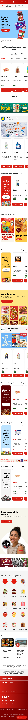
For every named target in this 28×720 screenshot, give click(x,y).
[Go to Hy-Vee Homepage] (14, 2)
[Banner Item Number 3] (8, 40)
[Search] (23, 2)
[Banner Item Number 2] (7, 40)
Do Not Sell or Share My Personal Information (18, 709)
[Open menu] (2, 2)
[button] (21, 717)
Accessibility (14, 718)
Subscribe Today (14, 667)
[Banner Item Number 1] (5, 40)
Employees (21, 714)
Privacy (6, 709)
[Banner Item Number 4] (10, 40)
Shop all (23, 173)
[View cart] (26, 2)
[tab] (4, 58)
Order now (6, 657)
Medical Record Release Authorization (10, 714)
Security (8, 711)
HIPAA (18, 711)
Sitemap (2, 709)
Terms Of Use (13, 711)
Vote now (19, 657)
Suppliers (12, 716)
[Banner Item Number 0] (3, 40)
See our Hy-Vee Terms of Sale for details (14, 673)
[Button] (2, 41)
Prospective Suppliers (5, 716)
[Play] (14, 341)
